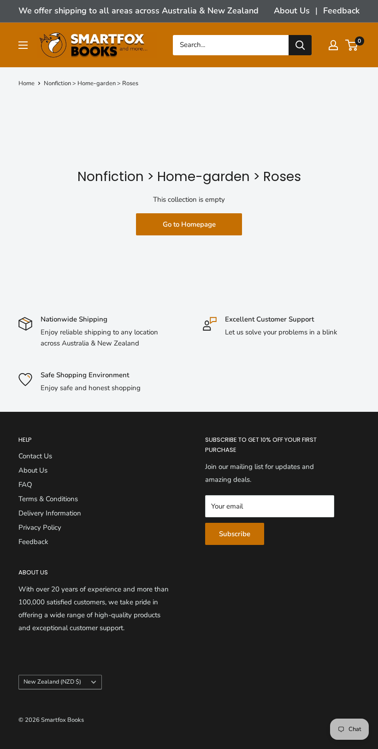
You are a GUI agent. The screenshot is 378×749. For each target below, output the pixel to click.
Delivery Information (49, 513)
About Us (292, 10)
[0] (352, 45)
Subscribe (234, 533)
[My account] (333, 45)
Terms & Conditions (48, 498)
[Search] (300, 45)
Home (26, 83)
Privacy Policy (39, 527)
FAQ (25, 484)
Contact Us (35, 456)
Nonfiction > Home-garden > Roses (91, 83)
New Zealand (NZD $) (52, 682)
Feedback (341, 10)
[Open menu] (23, 45)
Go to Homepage (189, 224)
